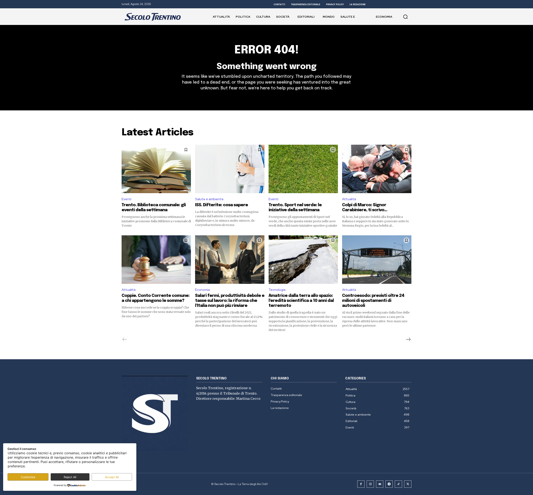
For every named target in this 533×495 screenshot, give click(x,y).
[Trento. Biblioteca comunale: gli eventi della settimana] (156, 169)
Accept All (112, 477)
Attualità (349, 199)
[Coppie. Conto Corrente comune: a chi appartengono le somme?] (156, 259)
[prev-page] (125, 339)
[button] (405, 17)
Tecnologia (277, 290)
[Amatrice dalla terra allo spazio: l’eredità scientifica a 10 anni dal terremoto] (303, 259)
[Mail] (379, 484)
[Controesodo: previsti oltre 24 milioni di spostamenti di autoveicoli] (376, 259)
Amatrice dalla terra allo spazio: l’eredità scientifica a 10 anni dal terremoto (301, 301)
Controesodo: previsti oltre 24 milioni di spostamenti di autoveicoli (373, 301)
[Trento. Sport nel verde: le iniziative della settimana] (303, 169)
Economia (202, 290)
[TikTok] (398, 484)
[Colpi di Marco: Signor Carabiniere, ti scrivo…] (376, 169)
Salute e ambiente (209, 199)
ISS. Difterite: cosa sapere (221, 205)
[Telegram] (389, 484)
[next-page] (408, 339)
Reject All (70, 477)
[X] (407, 484)
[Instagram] (370, 484)
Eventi (126, 199)
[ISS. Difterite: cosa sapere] (229, 169)
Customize (28, 477)
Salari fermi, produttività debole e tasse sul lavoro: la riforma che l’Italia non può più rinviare (229, 301)
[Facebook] (361, 484)
